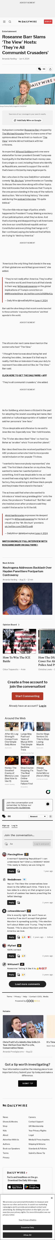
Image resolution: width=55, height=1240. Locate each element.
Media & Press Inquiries (39, 1139)
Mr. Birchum (17, 180)
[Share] (50, 69)
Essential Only (27, 1227)
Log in (42, 705)
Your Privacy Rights (37, 1130)
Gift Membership (36, 1126)
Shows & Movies (10, 1122)
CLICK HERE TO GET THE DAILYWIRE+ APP (24, 375)
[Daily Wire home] (28, 21)
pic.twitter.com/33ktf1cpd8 (19, 526)
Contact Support (36, 1122)
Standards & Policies (38, 1148)
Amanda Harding (9, 59)
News (5, 1117)
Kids (5, 1130)
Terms (6, 1153)
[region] (27, 1217)
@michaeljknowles (14, 515)
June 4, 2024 (41, 300)
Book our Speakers (11, 1148)
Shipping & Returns (37, 1144)
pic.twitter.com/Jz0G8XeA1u (38, 293)
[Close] (52, 1198)
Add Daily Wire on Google (29, 120)
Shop (5, 1126)
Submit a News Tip (37, 1153)
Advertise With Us (11, 1139)
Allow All (27, 1235)
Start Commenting (27, 696)
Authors (6, 1144)
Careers (32, 1117)
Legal (31, 1135)
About (5, 1135)
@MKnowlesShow (14, 293)
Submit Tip (27, 1083)
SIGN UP (48, 22)
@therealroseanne (27, 286)
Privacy (6, 1157)
